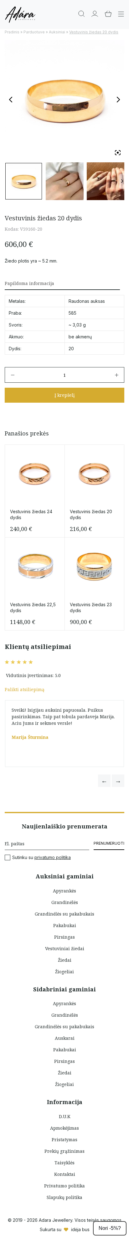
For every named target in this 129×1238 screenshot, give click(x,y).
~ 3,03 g (77, 324)
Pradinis (12, 32)
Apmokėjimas (64, 1128)
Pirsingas (64, 937)
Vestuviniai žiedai (64, 948)
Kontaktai (64, 1174)
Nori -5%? (110, 1228)
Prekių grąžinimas (64, 1151)
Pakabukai (64, 925)
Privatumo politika (64, 1186)
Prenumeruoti (109, 843)
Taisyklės (64, 1163)
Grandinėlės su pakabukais (64, 914)
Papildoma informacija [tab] (29, 283)
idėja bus (80, 1229)
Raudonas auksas (87, 301)
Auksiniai (57, 32)
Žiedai (64, 960)
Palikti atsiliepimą (24, 689)
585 (72, 313)
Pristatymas (64, 1139)
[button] (104, 780)
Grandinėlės (64, 902)
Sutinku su (41, 857)
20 (71, 348)
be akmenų (80, 336)
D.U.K (64, 1116)
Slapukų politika (64, 1197)
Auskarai (65, 1038)
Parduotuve (34, 32)
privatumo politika (52, 857)
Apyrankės (64, 891)
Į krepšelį (64, 395)
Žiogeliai (64, 972)
